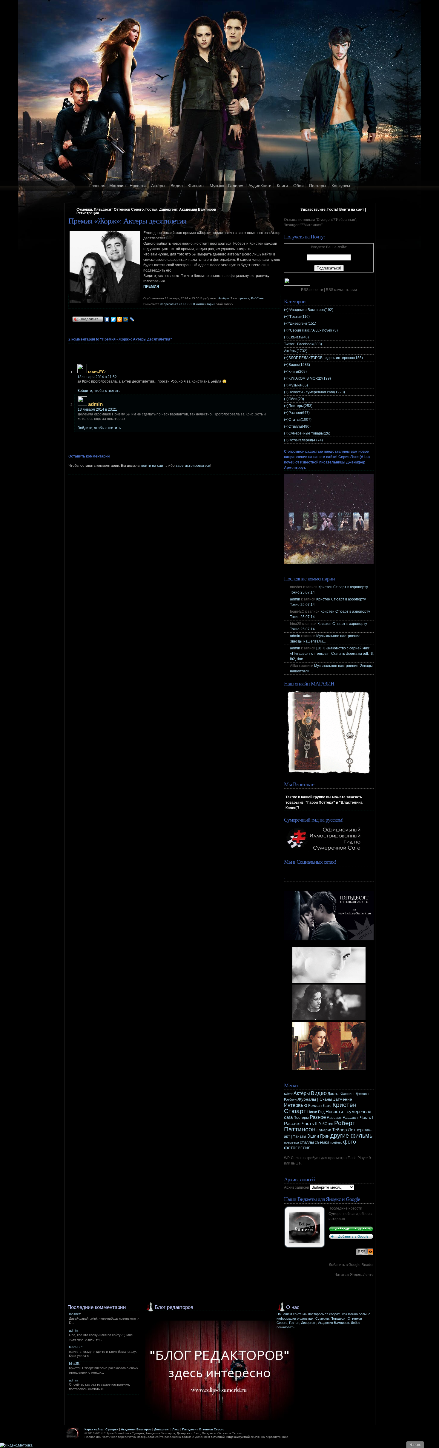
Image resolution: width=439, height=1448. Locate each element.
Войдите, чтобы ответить (98, 391)
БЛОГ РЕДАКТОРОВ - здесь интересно (325, 358)
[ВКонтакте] (107, 319)
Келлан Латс (319, 1105)
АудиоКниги (259, 185)
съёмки (322, 1142)
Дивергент (162, 1429)
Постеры (317, 185)
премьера (291, 1142)
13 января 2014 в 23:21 (97, 409)
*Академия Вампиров (310, 310)
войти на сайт (153, 465)
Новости (138, 185)
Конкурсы (340, 185)
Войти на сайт (351, 209)
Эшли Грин (318, 1136)
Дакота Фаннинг (341, 1094)
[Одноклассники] (119, 319)
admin (95, 404)
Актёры (158, 185)
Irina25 (74, 1363)
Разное (299, 413)
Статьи (299, 420)
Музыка (217, 185)
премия (244, 298)
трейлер (336, 1142)
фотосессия (297, 1147)
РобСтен (257, 298)
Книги (282, 185)
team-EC (75, 1347)
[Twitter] (113, 319)
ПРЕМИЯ (151, 286)
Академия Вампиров (136, 1429)
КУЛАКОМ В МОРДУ (309, 378)
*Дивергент (302, 323)
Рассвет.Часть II (300, 1123)
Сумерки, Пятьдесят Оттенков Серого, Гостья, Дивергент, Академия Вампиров (146, 209)
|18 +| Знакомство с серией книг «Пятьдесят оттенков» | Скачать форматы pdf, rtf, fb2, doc (332, 653)
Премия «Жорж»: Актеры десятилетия (127, 221)
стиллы (307, 1142)
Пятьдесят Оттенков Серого (203, 1429)
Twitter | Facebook (303, 344)
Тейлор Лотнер (347, 1129)
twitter (288, 1094)
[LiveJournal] (132, 319)
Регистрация (87, 213)
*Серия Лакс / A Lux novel (313, 330)
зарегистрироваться (193, 465)
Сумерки (324, 1130)
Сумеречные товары (309, 433)
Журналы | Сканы (314, 1099)
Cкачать (298, 337)
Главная (97, 185)
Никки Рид (316, 1112)
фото (349, 1142)
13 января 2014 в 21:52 (97, 377)
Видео (177, 185)
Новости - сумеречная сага (316, 392)
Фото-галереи (305, 440)
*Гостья (299, 317)
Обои (298, 185)
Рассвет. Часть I (358, 1117)
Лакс (175, 1429)
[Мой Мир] (126, 319)
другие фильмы (352, 1135)
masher (74, 1314)
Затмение (342, 1099)
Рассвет (334, 1117)
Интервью (295, 1105)
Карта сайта (94, 1429)
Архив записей (296, 1187)
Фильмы (196, 185)
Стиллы (299, 426)
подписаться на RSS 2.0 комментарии (187, 304)
